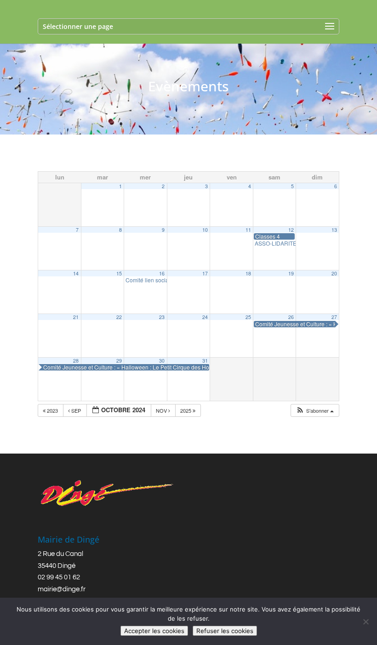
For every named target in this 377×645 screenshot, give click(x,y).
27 (334, 317)
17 (205, 273)
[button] (314, 410)
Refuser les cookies (224, 630)
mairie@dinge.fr (62, 589)
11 (248, 229)
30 (162, 360)
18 (248, 273)
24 (205, 317)
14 (76, 273)
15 (119, 273)
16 (162, 273)
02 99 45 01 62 (59, 577)
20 (334, 273)
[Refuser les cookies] (365, 621)
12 (291, 229)
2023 (52, 410)
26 (291, 317)
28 (76, 360)
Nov (162, 410)
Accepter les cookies (154, 630)
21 (76, 317)
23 (162, 317)
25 (248, 317)
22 (119, 317)
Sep (76, 410)
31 (205, 360)
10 (205, 229)
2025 (186, 410)
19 (291, 273)
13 (334, 229)
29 (119, 360)
